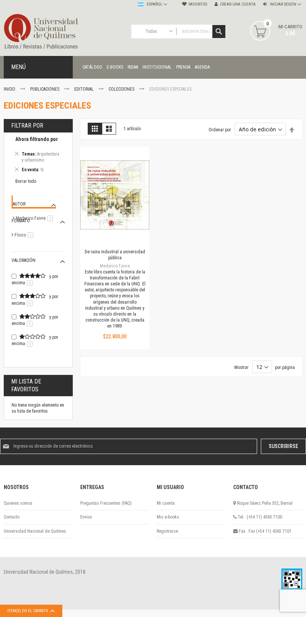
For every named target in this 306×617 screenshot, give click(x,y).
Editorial (84, 89)
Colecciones (122, 89)
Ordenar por (220, 129)
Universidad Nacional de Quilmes (35, 531)
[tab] (38, 156)
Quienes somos (18, 503)
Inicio (10, 89)
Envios (86, 517)
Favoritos (197, 4)
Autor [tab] (19, 204)
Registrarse (167, 531)
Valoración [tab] (23, 260)
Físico (25, 235)
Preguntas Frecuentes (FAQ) (106, 503)
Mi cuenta (166, 503)
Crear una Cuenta (238, 4)
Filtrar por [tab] (27, 125)
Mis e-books (168, 517)
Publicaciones (45, 89)
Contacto (11, 517)
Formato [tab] (21, 220)
